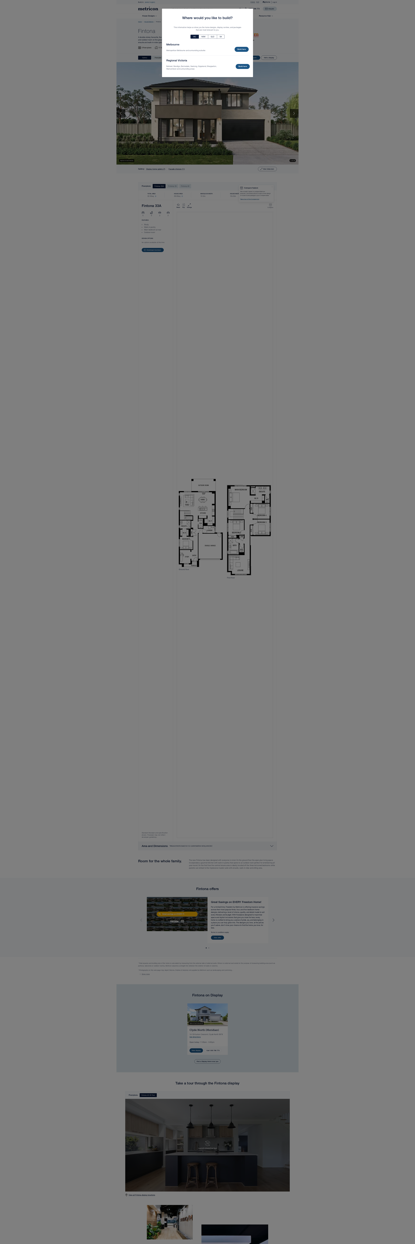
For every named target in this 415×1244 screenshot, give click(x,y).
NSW (203, 37)
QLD (212, 37)
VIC (194, 37)
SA (221, 37)
